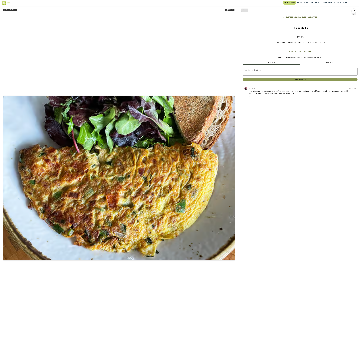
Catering (328, 3)
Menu (299, 3)
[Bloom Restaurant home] (9, 2)
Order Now (289, 3)
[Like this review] (251, 96)
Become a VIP (341, 3)
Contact (308, 3)
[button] (10, 10)
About (318, 3)
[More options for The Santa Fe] (354, 11)
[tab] (271, 62)
